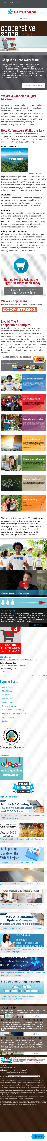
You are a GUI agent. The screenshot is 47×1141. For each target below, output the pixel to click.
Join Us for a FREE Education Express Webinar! (19, 883)
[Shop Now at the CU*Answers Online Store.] (10, 653)
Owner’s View (7, 694)
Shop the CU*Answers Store (23, 63)
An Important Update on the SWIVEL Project (18, 862)
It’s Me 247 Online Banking (13, 709)
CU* (23, 12)
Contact (11, 2)
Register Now (35, 1034)
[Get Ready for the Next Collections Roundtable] (12, 1034)
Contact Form (7, 702)
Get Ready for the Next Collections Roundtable (21, 1020)
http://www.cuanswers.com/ (8, 1067)
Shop (18, 2)
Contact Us (3, 1065)
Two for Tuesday (8, 1007)
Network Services (9, 706)
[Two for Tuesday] (12, 1016)
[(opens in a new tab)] (23, 603)
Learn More (38, 625)
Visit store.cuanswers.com (33, 85)
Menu (25, 18)
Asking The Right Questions (13, 231)
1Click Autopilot (8, 611)
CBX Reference (8, 687)
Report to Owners (9, 146)
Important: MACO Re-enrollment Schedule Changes (21, 928)
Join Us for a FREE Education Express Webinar (21, 1038)
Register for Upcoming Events (14, 713)
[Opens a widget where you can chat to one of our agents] (38, 1137)
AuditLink (5, 210)
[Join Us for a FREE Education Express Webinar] (12, 1053)
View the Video (35, 1016)
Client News (7, 691)
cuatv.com (6, 194)
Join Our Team (8, 717)
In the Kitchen (7, 698)
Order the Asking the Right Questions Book (23, 291)
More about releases (39, 675)
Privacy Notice (27, 1069)
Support (4, 2)
